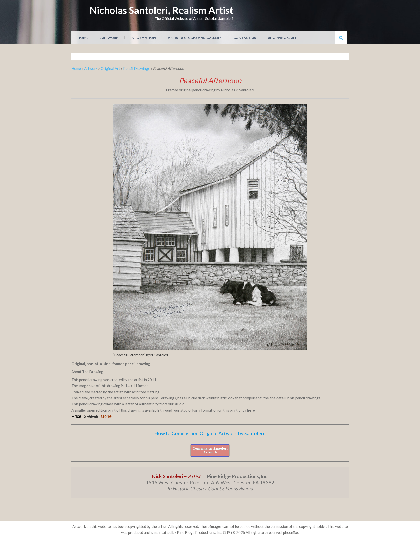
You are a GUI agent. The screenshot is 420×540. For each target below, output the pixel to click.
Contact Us (244, 38)
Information (143, 38)
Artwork (109, 38)
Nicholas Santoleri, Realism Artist (161, 10)
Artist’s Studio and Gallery (194, 38)
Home (83, 38)
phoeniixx (291, 532)
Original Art (110, 68)
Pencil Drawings (136, 68)
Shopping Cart (282, 38)
